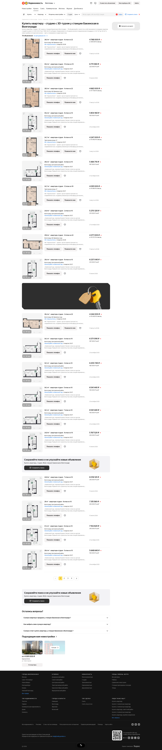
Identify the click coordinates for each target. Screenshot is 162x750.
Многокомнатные (87, 677)
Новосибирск (26, 682)
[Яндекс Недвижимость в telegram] (139, 724)
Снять (84, 701)
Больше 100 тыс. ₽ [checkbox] (32, 304)
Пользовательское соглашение (69, 724)
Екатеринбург (26, 685)
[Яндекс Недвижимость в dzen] (136, 724)
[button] (95, 3)
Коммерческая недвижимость (31, 706)
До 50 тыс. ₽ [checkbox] (42, 299)
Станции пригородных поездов (121, 685)
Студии (84, 680)
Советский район (57, 680)
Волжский (55, 709)
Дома (23, 709)
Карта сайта (108, 724)
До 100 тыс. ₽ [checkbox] (67, 299)
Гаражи (24, 704)
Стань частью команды (50, 724)
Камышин (55, 701)
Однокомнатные (87, 685)
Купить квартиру (117, 701)
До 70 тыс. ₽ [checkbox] (55, 299)
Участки (24, 701)
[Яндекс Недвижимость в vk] (132, 724)
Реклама (38, 724)
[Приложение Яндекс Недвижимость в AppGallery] (135, 737)
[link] (136, 3)
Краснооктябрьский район (60, 688)
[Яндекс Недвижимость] (32, 3)
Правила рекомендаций (88, 724)
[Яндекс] (137, 746)
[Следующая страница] (76, 578)
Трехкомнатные (87, 682)
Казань (24, 688)
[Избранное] (91, 3)
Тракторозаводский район (60, 685)
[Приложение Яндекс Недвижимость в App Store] (129, 737)
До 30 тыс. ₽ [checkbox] (30, 299)
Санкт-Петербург (27, 680)
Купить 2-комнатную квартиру (121, 706)
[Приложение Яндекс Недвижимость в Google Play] (132, 737)
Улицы (114, 688)
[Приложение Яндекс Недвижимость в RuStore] (138, 737)
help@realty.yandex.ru (59, 736)
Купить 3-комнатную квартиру (121, 712)
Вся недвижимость (28, 724)
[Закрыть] (139, 14)
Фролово (54, 706)
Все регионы (116, 677)
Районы (114, 680)
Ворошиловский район (59, 690)
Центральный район (58, 682)
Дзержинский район (58, 677)
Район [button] (120, 14)
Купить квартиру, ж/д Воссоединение (123, 715)
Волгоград (47, 42)
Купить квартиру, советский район (122, 709)
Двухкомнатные (87, 688)
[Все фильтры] (24, 14)
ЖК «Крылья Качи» (50, 44)
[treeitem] (27, 8)
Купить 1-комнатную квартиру (121, 704)
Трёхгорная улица (49, 140)
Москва (24, 677)
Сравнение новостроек (119, 682)
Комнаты (24, 712)
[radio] (64, 578)
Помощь (100, 724)
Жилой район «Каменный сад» (53, 69)
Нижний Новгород (27, 690)
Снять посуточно (87, 704)
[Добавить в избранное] (80, 53)
